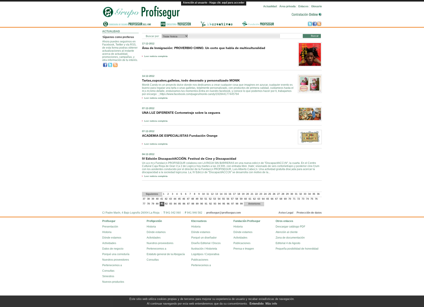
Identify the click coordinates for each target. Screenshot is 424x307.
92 (210, 203)
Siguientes (152, 194)
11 (208, 194)
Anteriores (254, 203)
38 (148, 198)
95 (224, 203)
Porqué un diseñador (204, 237)
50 (201, 198)
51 (206, 198)
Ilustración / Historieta (204, 248)
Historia (107, 232)
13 (217, 194)
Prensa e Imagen (243, 248)
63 (259, 198)
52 (210, 198)
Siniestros (108, 276)
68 (281, 198)
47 (188, 198)
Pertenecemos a (112, 265)
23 (261, 194)
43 (170, 198)
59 (241, 198)
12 (212, 194)
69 (285, 198)
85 (180, 203)
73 (303, 198)
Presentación (110, 226)
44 (175, 198)
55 (223, 198)
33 (305, 194)
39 (153, 198)
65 (268, 198)
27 (278, 194)
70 (290, 198)
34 (309, 194)
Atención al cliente (287, 232)
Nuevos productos (113, 281)
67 (276, 198)
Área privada (287, 6)
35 (314, 194)
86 (184, 203)
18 (239, 194)
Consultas (108, 270)
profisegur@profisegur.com (223, 212)
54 (219, 198)
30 (292, 194)
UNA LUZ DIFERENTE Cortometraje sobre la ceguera (181, 112)
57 (232, 198)
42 (166, 198)
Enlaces (303, 6)
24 (265, 194)
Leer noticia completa (156, 56)
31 (296, 194)
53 (215, 198)
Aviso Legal (285, 212)
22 (256, 194)
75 (312, 198)
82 (166, 203)
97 (233, 203)
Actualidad (270, 6)
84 (175, 203)
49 (197, 198)
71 (294, 198)
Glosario (316, 6)
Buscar (315, 35)
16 (230, 194)
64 (263, 198)
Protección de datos (309, 212)
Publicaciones (199, 259)
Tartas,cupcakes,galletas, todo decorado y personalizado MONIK (191, 80)
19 (243, 194)
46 (184, 198)
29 (287, 194)
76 (316, 198)
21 (252, 194)
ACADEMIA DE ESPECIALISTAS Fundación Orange (180, 135)
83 (171, 203)
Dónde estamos (111, 237)
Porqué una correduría (115, 254)
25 (270, 194)
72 (299, 198)
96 (228, 203)
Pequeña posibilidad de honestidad (297, 248)
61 (250, 198)
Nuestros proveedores (115, 259)
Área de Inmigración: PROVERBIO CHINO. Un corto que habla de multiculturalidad (203, 48)
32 (301, 194)
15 (225, 194)
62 (254, 198)
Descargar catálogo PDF (290, 226)
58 (237, 198)
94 (219, 203)
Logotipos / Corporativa (205, 254)
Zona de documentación (290, 237)
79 (153, 203)
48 (193, 198)
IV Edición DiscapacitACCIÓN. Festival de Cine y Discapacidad (189, 158)
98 (237, 203)
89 (197, 203)
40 (157, 198)
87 (188, 203)
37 (144, 198)
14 (221, 194)
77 (144, 203)
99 (241, 203)
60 (246, 198)
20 (248, 194)
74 (307, 198)
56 (228, 198)
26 (274, 194)
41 (162, 198)
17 (234, 194)
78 (148, 203)
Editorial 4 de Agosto (288, 243)
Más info (271, 303)
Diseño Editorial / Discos (206, 243)
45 (179, 198)
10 (203, 194)
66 (272, 198)
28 (283, 194)
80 (157, 203)
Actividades (109, 243)
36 (318, 194)
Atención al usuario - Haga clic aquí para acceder (213, 2)
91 (206, 203)
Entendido (257, 303)
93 (215, 203)
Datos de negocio (112, 248)
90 (202, 203)
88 (193, 203)
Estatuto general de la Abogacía (166, 254)
